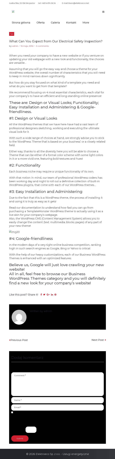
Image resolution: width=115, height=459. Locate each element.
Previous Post (19, 340)
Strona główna (21, 22)
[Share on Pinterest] (55, 294)
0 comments (42, 46)
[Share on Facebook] (41, 294)
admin (15, 46)
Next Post (98, 340)
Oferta (41, 22)
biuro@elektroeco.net (78, 3)
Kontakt (71, 22)
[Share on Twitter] (44, 294)
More (86, 22)
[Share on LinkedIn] (52, 294)
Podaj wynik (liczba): (24, 422)
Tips (11, 34)
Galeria (55, 22)
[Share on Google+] (48, 294)
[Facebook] (103, 11)
